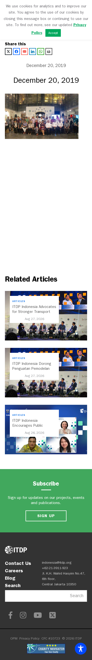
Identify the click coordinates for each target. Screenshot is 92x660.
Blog (10, 578)
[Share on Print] (48, 51)
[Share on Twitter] (8, 51)
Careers (14, 571)
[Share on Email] (24, 51)
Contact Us (18, 563)
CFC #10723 (50, 638)
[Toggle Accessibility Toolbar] (80, 648)
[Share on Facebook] (16, 51)
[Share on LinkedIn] (32, 51)
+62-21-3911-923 (55, 568)
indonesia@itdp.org (57, 562)
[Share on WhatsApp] (40, 51)
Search (13, 585)
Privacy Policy (29, 638)
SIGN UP (46, 515)
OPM (13, 638)
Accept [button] (53, 33)
